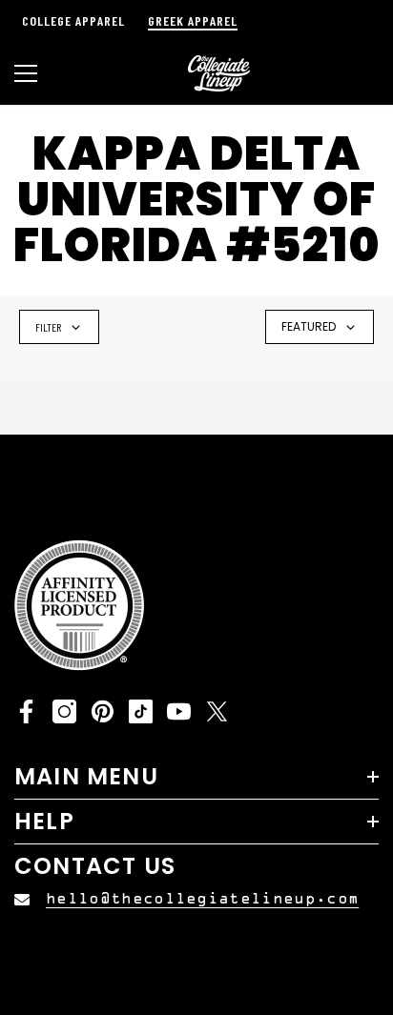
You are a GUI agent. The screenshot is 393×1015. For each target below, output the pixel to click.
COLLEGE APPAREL (73, 20)
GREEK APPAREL (193, 20)
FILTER (48, 327)
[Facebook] (26, 711)
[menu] (25, 73)
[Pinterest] (102, 711)
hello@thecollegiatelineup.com (202, 899)
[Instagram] (64, 711)
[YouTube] (179, 711)
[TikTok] (141, 711)
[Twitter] (217, 711)
